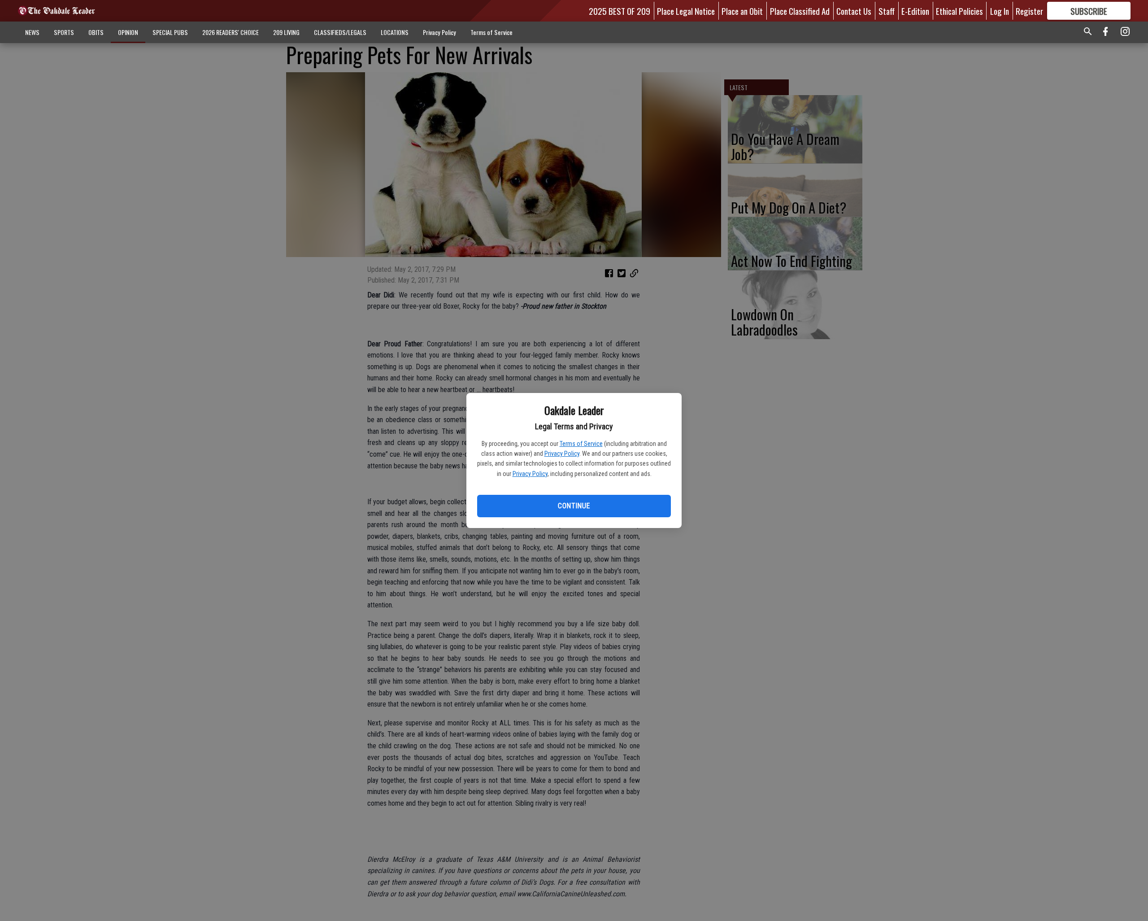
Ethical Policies (959, 11)
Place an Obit (742, 11)
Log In (999, 11)
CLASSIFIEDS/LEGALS (340, 32)
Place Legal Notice (686, 11)
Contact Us (853, 11)
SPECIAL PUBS (170, 32)
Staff (886, 11)
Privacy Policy (561, 453)
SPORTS (64, 32)
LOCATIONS (395, 32)
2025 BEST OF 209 (619, 11)
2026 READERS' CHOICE (230, 32)
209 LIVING (286, 32)
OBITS (96, 32)
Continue (574, 506)
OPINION (128, 32)
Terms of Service (581, 443)
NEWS (32, 32)
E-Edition (915, 11)
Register (1029, 11)
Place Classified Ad (800, 11)
